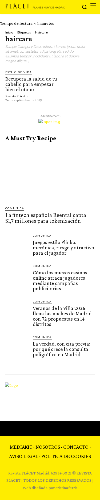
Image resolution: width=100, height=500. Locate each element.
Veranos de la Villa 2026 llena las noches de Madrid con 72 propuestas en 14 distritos (62, 316)
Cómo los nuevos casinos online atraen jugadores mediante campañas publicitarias (60, 280)
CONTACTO (76, 447)
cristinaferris (66, 487)
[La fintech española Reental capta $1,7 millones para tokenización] (50, 174)
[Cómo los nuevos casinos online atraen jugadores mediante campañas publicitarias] (17, 275)
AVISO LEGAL (23, 456)
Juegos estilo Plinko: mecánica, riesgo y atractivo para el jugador (63, 247)
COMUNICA (14, 208)
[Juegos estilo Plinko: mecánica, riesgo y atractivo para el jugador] (17, 245)
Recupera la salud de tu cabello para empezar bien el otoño (31, 84)
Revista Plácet (15, 96)
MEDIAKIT (21, 447)
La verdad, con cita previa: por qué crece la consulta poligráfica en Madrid (61, 349)
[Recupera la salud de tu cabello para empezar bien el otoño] (78, 86)
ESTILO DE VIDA (18, 72)
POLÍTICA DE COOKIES (66, 456)
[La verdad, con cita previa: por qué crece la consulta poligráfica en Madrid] (17, 346)
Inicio (9, 32)
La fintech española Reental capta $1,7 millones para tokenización (45, 218)
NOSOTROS (47, 447)
